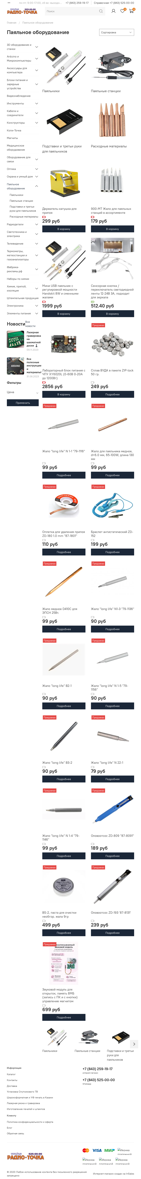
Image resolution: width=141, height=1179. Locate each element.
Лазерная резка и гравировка (23, 1103)
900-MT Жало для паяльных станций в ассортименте (111, 211)
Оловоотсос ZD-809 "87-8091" (112, 836)
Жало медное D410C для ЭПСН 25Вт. (59, 611)
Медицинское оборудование (16, 147)
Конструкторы (16, 122)
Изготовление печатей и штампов (26, 1109)
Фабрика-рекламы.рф (14, 269)
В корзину (63, 229)
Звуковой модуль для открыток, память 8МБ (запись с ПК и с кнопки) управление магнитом (60, 995)
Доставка (12, 1086)
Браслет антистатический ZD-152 (112, 534)
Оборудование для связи (18, 159)
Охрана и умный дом (20, 176)
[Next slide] (134, 1044)
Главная (11, 22)
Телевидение (15, 243)
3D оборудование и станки (19, 47)
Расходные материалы (24, 216)
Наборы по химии (18, 278)
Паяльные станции (21, 200)
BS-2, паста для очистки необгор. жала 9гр (59, 914)
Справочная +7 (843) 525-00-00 (114, 2)
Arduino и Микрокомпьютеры (19, 58)
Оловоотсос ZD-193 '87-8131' (111, 913)
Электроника (15, 305)
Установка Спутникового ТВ (22, 1091)
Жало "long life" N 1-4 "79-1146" (60, 838)
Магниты (12, 138)
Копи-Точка (14, 130)
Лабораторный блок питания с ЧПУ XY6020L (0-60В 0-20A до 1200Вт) (63, 374)
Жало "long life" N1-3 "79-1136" (112, 609)
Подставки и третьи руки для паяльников (23, 208)
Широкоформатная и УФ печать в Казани (30, 1097)
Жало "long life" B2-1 (57, 686)
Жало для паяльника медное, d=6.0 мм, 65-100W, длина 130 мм (112, 455)
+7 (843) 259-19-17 (77, 2)
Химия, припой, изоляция (16, 288)
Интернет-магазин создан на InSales (113, 1173)
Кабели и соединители (15, 113)
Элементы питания (19, 313)
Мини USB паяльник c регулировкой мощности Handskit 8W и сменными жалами (60, 291)
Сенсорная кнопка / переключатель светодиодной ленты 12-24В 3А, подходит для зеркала (112, 291)
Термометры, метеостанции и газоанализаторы (18, 255)
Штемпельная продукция (23, 298)
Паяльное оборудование (16, 186)
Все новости (30, 324)
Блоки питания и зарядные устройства (17, 84)
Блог (9, 1127)
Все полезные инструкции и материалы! (34, 365)
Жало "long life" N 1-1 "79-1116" (63, 451)
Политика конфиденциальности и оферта (30, 1121)
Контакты (12, 1080)
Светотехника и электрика (17, 234)
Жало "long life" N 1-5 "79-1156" (109, 688)
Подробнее (112, 394)
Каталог (11, 1074)
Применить (23, 402)
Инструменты (15, 103)
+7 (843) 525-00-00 (99, 1080)
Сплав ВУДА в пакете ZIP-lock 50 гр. (112, 372)
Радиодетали (15, 224)
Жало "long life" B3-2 (57, 763)
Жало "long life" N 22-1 (107, 763)
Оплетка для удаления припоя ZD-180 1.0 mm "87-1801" (63, 534)
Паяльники (16, 195)
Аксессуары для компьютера (17, 70)
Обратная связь (15, 1133)
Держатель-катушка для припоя (59, 211)
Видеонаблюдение (19, 96)
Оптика (11, 169)
